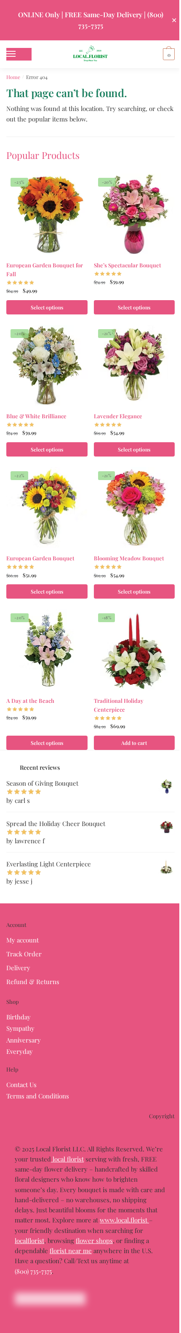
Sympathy (20, 1028)
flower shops (94, 1240)
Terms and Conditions (37, 1096)
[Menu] (19, 54)
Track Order (24, 954)
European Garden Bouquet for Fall (44, 269)
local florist (67, 1159)
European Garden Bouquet (40, 558)
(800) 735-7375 (33, 1271)
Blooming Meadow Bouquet (129, 558)
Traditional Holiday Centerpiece (119, 705)
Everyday (19, 1051)
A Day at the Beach (30, 700)
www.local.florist (124, 1220)
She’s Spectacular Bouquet (127, 265)
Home (13, 77)
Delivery (18, 967)
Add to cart (134, 742)
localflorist (29, 1240)
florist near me (71, 1250)
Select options (47, 307)
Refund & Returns (32, 981)
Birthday (18, 1017)
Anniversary (23, 1040)
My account (22, 940)
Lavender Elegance (118, 416)
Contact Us (21, 1084)
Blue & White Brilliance (36, 416)
